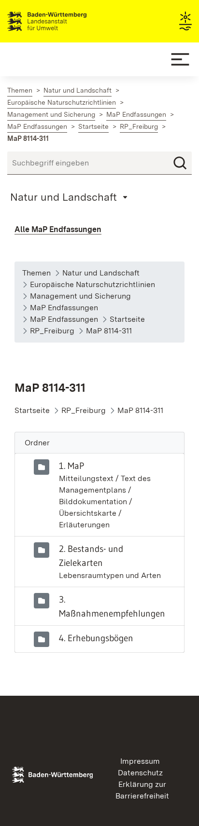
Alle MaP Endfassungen (57, 229)
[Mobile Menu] (180, 59)
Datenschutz (140, 772)
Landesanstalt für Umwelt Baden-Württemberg (64, 21)
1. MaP (71, 465)
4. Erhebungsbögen (96, 638)
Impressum (140, 761)
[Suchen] (180, 163)
